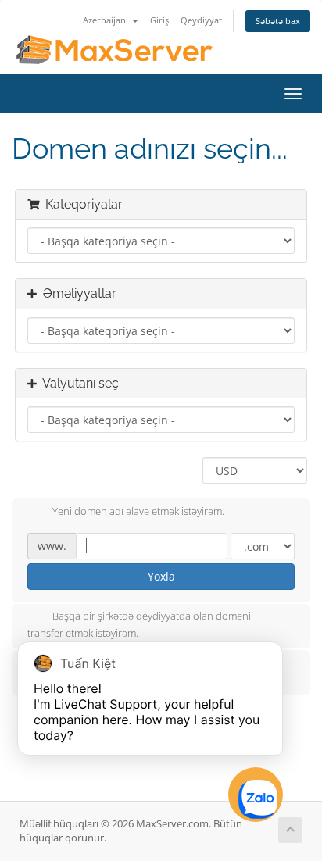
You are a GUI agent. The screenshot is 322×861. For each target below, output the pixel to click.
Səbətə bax (278, 21)
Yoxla (161, 576)
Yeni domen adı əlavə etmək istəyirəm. (138, 511)
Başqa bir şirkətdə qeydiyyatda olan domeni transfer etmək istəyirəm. (139, 624)
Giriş (159, 20)
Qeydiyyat (201, 20)
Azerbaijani (107, 20)
